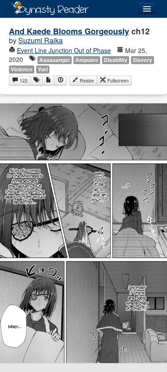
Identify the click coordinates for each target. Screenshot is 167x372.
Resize (86, 80)
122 (23, 80)
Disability (115, 60)
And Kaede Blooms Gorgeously (69, 31)
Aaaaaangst (54, 60)
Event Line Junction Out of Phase (64, 50)
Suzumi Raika (40, 40)
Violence (22, 69)
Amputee (86, 60)
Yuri (43, 69)
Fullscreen (117, 80)
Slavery (142, 60)
